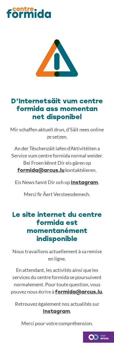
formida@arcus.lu (40, 170)
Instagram (84, 182)
